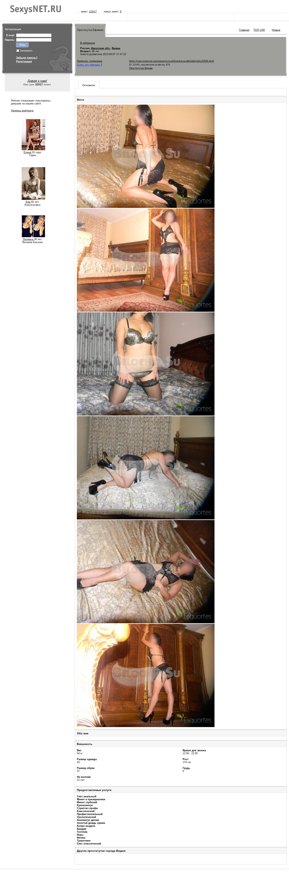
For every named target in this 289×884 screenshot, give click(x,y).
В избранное (87, 42)
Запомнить (26, 50)
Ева (28, 201)
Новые (276, 29)
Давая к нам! (37, 81)
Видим (116, 48)
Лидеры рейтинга (22, 110)
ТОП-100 (259, 29)
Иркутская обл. (100, 48)
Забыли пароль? (27, 57)
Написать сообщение (89, 61)
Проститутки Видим (141, 68)
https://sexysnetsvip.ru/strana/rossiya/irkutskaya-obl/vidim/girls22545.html (171, 61)
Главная (244, 29)
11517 (93, 11)
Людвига (28, 239)
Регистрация (24, 61)
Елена (28, 152)
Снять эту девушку (88, 64)
